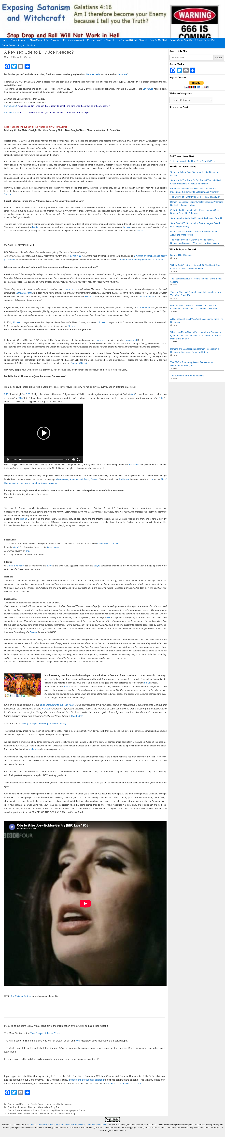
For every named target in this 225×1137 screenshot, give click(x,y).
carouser (115, 543)
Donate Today (8, 45)
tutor (49, 565)
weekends (89, 296)
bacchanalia (53, 547)
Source (7, 194)
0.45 (132, 394)
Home (4, 40)
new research (143, 307)
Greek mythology (15, 565)
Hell (77, 1040)
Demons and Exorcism (18, 1104)
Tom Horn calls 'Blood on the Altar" (124, 1083)
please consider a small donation (86, 1079)
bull (108, 617)
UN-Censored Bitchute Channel (132, 40)
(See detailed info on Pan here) (57, 704)
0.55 (20, 398)
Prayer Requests (19, 40)
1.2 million (102, 322)
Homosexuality (53, 1104)
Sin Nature (148, 89)
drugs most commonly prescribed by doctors (141, 259)
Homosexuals (93, 74)
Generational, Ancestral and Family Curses (77, 479)
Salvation (55, 40)
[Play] (8, 459)
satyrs (97, 565)
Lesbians (122, 74)
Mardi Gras (77, 716)
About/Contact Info (39, 40)
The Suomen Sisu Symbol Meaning (187, 375)
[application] (43, 433)
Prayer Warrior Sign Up (181, 40)
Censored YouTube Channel (100, 40)
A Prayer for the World (205, 40)
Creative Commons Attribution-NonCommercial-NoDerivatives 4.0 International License (67, 1125)
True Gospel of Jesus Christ (45, 1033)
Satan (147, 683)
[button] (43, 433)
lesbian (35, 227)
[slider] (41, 459)
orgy (28, 551)
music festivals (146, 296)
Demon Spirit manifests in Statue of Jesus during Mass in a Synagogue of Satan (46, 1110)
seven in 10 (75, 256)
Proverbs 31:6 (10, 106)
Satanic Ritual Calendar (181, 255)
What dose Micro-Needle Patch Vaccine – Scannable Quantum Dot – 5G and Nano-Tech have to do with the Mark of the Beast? (196, 335)
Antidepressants (24, 293)
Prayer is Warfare (26, 45)
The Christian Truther (21, 996)
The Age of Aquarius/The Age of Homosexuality (43, 723)
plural (15, 547)
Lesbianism (66, 1104)
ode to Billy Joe (51, 1107)
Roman (23, 519)
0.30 (28, 394)
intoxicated (102, 543)
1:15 (161, 398)
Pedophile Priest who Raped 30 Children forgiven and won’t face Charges (42, 1113)
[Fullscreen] (79, 459)
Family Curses (37, 1104)
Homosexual (102, 340)
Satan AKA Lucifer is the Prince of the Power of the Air (196, 218)
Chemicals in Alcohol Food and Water (25, 1107)
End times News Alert (73, 40)
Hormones (69, 289)
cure (151, 479)
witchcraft (33, 749)
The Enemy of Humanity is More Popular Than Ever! (195, 197)
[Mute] (73, 459)
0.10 (6, 394)
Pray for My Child (158, 40)
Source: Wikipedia (79, 363)
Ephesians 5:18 (11, 112)
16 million (17, 322)
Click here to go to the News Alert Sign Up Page (192, 161)
